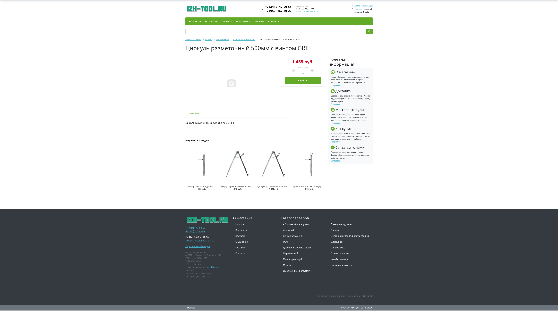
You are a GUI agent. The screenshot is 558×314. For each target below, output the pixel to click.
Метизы (287, 265)
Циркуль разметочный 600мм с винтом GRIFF (279, 186)
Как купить (241, 230)
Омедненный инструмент (296, 270)
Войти (357, 5)
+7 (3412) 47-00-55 (278, 7)
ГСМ (285, 241)
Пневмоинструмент (341, 224)
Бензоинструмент (292, 236)
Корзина (358, 9)
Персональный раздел (197, 246)
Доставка (240, 236)
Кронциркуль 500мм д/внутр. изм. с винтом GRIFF (318, 186)
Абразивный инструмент (296, 224)
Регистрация (367, 5)
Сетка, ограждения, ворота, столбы (350, 236)
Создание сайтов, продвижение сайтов (338, 296)
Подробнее (335, 85)
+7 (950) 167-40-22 (278, 11)
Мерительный (290, 253)
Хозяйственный (339, 259)
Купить (303, 80)
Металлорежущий (292, 259)
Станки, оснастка (340, 253)
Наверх (191, 307)
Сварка (335, 230)
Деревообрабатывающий (297, 247)
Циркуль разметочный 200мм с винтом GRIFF (244, 186)
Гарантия (240, 247)
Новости (240, 224)
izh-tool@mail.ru (212, 267)
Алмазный (288, 230)
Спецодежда (338, 247)
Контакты (240, 253)
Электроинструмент (341, 265)
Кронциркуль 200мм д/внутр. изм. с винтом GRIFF (210, 186)
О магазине (241, 241)
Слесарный (337, 241)
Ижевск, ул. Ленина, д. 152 (307, 11)
